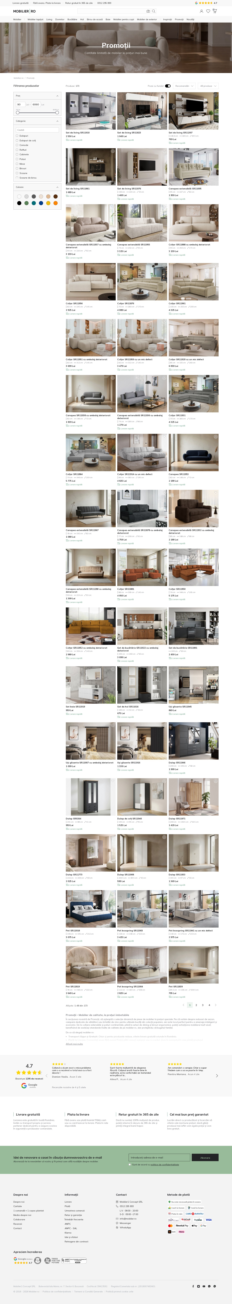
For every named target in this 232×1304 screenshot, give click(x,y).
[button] (201, 11)
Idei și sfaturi (71, 1237)
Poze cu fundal (156, 86)
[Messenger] (210, 1286)
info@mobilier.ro (128, 1218)
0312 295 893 (127, 1206)
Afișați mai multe (74, 1044)
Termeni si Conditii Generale (88, 1291)
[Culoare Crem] (41, 196)
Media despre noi (22, 1215)
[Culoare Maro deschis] (48, 196)
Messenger (125, 1223)
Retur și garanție (73, 1215)
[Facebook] (194, 1286)
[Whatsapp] (216, 1286)
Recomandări (182, 86)
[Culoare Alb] (19, 196)
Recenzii (17, 1223)
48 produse (206, 86)
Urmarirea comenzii (75, 1210)
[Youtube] (205, 1286)
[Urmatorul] (216, 1005)
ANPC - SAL (71, 1228)
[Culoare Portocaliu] (55, 203)
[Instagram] (199, 1286)
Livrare (68, 1201)
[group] (74, 1073)
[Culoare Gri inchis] (34, 196)
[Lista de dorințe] (208, 11)
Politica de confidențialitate (57, 1291)
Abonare (205, 1157)
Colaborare (19, 1219)
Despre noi (18, 1201)
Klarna (68, 1232)
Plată (67, 1206)
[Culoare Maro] (55, 196)
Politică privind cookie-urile (119, 1291)
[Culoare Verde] (26, 203)
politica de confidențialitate (165, 1164)
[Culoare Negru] (19, 203)
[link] (183, 1005)
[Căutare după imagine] (148, 11)
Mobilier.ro (19, 78)
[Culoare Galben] (48, 203)
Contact (17, 1228)
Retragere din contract (76, 1241)
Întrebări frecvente (74, 1219)
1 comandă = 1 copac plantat (28, 1210)
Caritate (17, 1206)
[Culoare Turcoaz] (34, 203)
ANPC (68, 1223)
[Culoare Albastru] (41, 203)
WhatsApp (125, 1227)
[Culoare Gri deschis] (26, 196)
